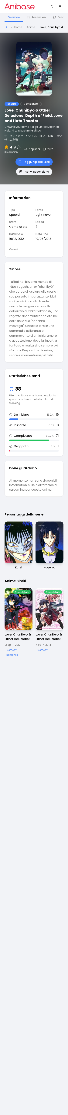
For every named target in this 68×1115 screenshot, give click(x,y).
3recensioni (11, 152)
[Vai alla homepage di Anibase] (20, 6)
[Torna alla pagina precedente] (6, 27)
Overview (14, 17)
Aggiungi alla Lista (37, 162)
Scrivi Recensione (37, 172)
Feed (61, 17)
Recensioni (39, 17)
